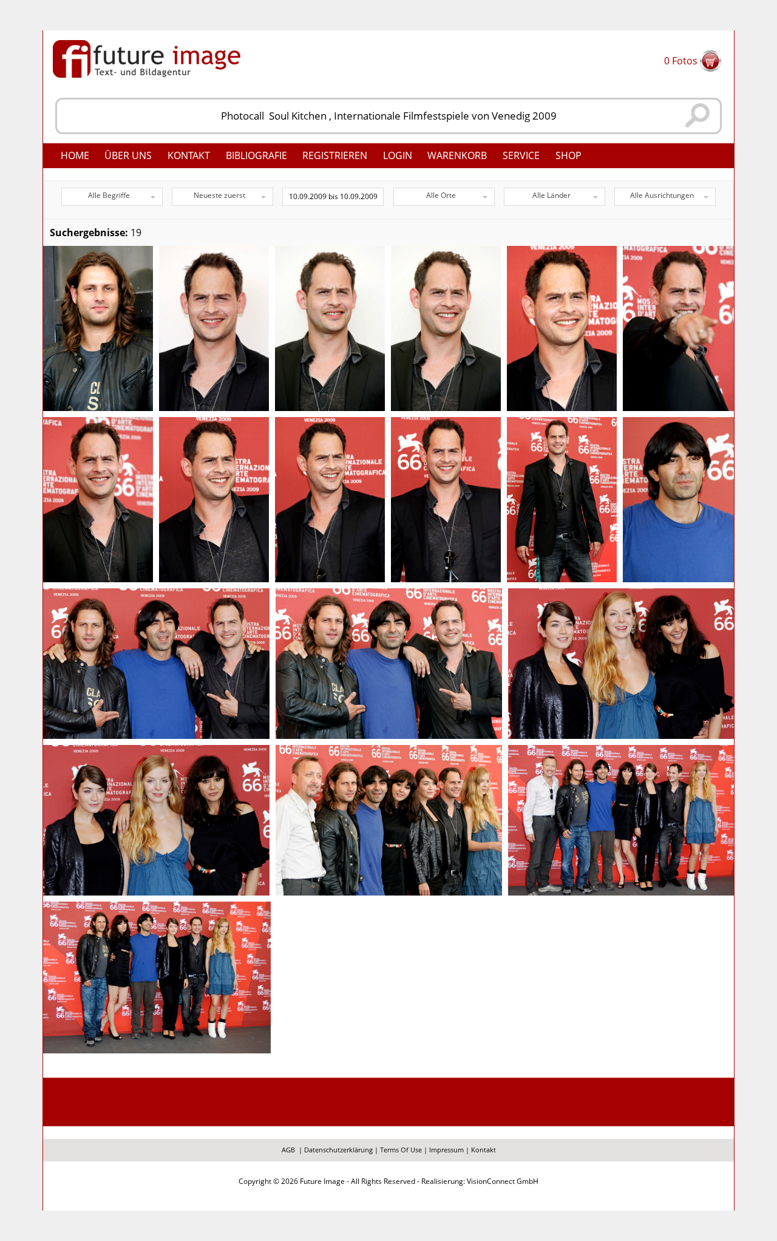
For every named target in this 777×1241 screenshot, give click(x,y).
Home (75, 155)
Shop (568, 155)
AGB (288, 1149)
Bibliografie (256, 155)
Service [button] (521, 155)
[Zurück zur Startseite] (146, 57)
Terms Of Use (401, 1149)
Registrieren (334, 155)
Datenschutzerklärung (338, 1149)
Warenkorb (457, 155)
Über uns (128, 155)
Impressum (446, 1149)
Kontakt (189, 155)
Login (397, 155)
